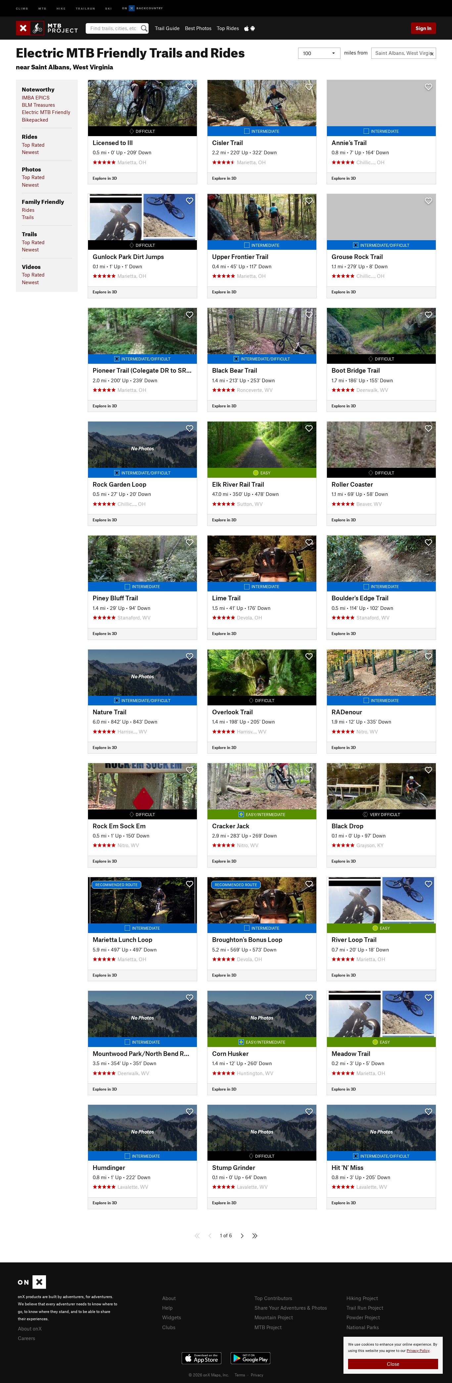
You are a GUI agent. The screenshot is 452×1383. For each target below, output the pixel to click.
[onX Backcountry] (142, 8)
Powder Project (363, 1317)
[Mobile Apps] (249, 28)
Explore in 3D (105, 178)
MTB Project (268, 1327)
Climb (22, 8)
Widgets (171, 1317)
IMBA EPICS (36, 97)
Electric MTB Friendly (46, 112)
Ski (108, 8)
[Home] (50, 28)
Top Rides (228, 28)
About (169, 1298)
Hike (61, 8)
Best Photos (198, 28)
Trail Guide (167, 28)
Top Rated (33, 145)
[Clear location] (431, 53)
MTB (42, 8)
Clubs (168, 1327)
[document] (393, 1355)
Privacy (257, 1374)
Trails (28, 217)
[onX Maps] (32, 1287)
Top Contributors (273, 1298)
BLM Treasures (38, 105)
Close (393, 1364)
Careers (26, 1338)
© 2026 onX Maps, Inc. (209, 1374)
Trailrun (85, 8)
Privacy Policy (418, 1351)
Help (167, 1308)
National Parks (362, 1327)
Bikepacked (35, 120)
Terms (240, 1374)
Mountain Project (273, 1317)
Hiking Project (362, 1298)
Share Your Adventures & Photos (290, 1308)
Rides (28, 210)
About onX (30, 1328)
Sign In (423, 28)
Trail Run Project (364, 1308)
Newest (30, 152)
